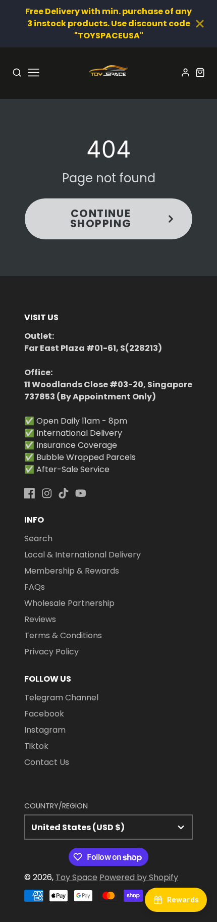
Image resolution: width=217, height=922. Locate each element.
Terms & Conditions (63, 635)
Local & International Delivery (82, 554)
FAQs (34, 587)
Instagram (45, 730)
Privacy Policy (51, 651)
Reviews (40, 619)
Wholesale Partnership (69, 603)
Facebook (44, 714)
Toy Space (76, 877)
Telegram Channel (61, 697)
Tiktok (36, 746)
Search (38, 538)
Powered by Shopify (138, 877)
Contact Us (46, 762)
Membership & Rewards (71, 571)
